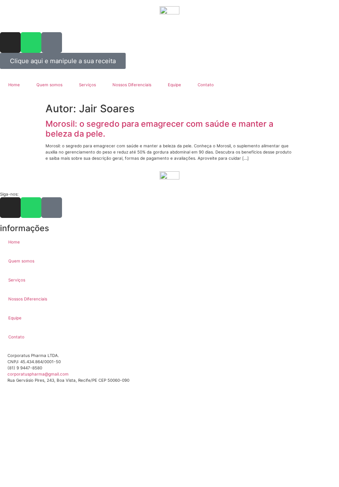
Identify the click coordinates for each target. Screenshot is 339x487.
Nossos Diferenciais (131, 84)
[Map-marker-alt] (51, 42)
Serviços (87, 84)
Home (14, 84)
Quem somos (49, 84)
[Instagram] (10, 42)
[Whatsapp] (31, 42)
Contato (206, 84)
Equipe (174, 84)
